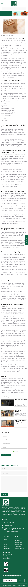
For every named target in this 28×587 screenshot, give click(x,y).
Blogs (5, 546)
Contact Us (7, 548)
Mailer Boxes (18, 546)
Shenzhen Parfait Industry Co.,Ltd (19, 585)
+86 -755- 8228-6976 (9, 522)
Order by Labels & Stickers (19, 548)
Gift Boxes (17, 540)
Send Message (6, 454)
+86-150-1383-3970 (8, 525)
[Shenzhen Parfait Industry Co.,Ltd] (14, 3)
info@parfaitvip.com (9, 519)
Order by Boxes (18, 544)
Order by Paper (18, 542)
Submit (4, 494)
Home (5, 539)
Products (6, 543)
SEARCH (24, 8)
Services (6, 544)
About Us (6, 541)
